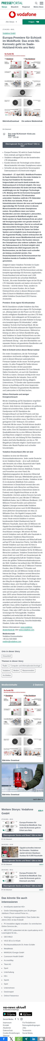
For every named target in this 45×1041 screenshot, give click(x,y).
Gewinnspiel (9, 992)
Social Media (27, 1033)
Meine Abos (38, 7)
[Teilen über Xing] (26, 1039)
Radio (5, 666)
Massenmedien (28, 670)
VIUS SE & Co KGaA (12, 941)
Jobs (24, 1028)
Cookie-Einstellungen (11, 1033)
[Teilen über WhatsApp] (18, 1039)
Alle (40, 810)
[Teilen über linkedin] (34, 1039)
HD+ (6, 976)
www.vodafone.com (26, 630)
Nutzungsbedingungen (31, 1025)
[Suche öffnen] (36, 3)
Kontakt (6, 1025)
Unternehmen (9, 988)
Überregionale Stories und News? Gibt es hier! (22, 145)
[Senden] (41, 1039)
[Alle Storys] (22, 17)
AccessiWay (8, 960)
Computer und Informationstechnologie (26, 666)
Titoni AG (7, 964)
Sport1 (6, 980)
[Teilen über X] (11, 1039)
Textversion (26, 1030)
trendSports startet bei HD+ (14, 907)
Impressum (7, 1023)
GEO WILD (8, 937)
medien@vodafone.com (12, 641)
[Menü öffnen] (41, 3)
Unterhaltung (9, 972)
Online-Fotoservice (11, 996)
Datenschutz (8, 1030)
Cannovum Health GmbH (13, 956)
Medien (16, 670)
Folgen (31, 22)
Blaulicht (14, 7)
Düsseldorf (7, 656)
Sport (6, 968)
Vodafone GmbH (9, 33)
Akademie (7, 1028)
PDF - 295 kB (21, 135)
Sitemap (6, 1036)
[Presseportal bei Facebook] (15, 1019)
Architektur (7, 675)
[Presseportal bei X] (17, 1019)
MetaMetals (8, 949)
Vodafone (6, 670)
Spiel (6, 984)
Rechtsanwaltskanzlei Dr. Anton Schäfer (19, 945)
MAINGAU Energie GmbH (14, 952)
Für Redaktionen (28, 1023)
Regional (26, 7)
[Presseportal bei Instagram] (20, 1019)
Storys (4, 7)
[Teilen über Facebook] (4, 1039)
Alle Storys (10, 22)
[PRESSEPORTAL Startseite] (12, 3)
